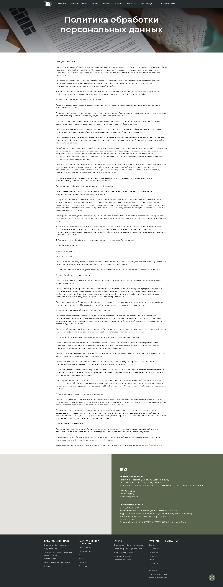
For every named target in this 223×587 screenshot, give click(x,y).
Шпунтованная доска (53, 549)
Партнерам (153, 552)
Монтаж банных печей (123, 552)
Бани (81, 558)
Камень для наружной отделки (57, 562)
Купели (47, 566)
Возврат (119, 4)
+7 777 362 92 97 (127, 491)
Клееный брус (50, 558)
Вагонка (47, 545)
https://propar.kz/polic (153, 445)
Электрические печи (88, 551)
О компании (154, 549)
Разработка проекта (122, 560)
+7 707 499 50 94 (127, 494)
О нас (84, 4)
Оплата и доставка (102, 4)
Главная (152, 545)
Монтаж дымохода (122, 556)
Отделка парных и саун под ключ (128, 549)
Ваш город (146, 4)
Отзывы (152, 560)
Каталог (62, 4)
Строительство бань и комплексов (128, 545)
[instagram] (121, 469)
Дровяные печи (85, 547)
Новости (152, 556)
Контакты (132, 4)
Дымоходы (83, 555)
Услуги (74, 4)
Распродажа (84, 566)
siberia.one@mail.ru (129, 497)
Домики (82, 562)
